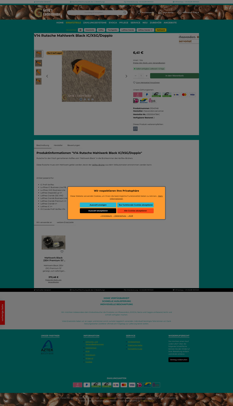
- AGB (130, 216)
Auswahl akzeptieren (98, 211)
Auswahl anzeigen (98, 205)
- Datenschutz (120, 216)
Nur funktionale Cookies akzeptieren (136, 205)
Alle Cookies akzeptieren (135, 211)
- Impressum (106, 216)
